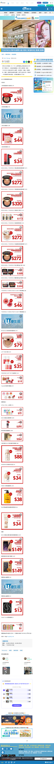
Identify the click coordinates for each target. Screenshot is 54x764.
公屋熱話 (13, 15)
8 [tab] (25, 18)
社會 (32, 747)
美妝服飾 (14, 54)
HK (8, 2)
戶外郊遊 (42, 747)
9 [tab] (26, 18)
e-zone (32, 2)
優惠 (11, 650)
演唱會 (5, 12)
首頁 (3, 54)
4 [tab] (28, 16)
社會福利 (47, 747)
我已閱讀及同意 (43, 758)
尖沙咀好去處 (33, 745)
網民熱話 (21, 751)
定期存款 (24, 15)
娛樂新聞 (18, 15)
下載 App (46, 2)
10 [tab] (28, 18)
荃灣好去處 (21, 747)
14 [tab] (26, 19)
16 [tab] (29, 19)
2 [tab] (25, 16)
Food (17, 2)
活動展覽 (21, 745)
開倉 (28, 745)
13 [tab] (25, 19)
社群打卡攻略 (50, 5)
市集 (25, 745)
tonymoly (5, 650)
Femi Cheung (7, 58)
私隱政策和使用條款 (6, 759)
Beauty (22, 2)
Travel (12, 2)
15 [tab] (28, 19)
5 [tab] (29, 16)
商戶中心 (39, 2)
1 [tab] (24, 16)
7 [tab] (24, 18)
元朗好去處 (48, 745)
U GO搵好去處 (42, 5)
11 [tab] (29, 18)
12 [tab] (30, 18)
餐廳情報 (36, 747)
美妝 (21, 650)
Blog (27, 2)
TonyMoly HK (10, 636)
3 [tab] (26, 16)
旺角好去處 (28, 747)
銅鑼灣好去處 (40, 745)
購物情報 (8, 54)
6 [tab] (30, 16)
